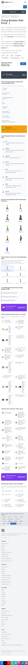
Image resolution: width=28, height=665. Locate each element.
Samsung (3, 600)
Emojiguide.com (4, 15)
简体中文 (10, 521)
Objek (2, 548)
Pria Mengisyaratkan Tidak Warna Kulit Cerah (7, 445)
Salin (23, 63)
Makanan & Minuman (6, 558)
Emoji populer (4, 619)
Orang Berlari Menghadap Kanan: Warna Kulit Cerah (19, 322)
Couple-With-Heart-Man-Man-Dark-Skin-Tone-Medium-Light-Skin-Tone (7, 422)
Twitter (2, 598)
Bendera (3, 545)
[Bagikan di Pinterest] (8, 663)
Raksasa (5, 463)
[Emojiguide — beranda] (2, 530)
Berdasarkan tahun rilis (6, 615)
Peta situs (3, 654)
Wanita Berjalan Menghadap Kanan (7, 376)
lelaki (12, 55)
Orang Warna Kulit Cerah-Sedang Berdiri (7, 321)
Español (9, 517)
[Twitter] (5, 538)
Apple (2, 590)
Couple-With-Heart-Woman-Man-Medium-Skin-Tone (6, 458)
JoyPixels (3, 603)
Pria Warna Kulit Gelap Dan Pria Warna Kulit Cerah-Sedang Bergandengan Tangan (7, 430)
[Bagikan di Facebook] (1, 663)
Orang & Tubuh (14, 15)
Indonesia (13, 523)
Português (17, 519)
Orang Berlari (6, 495)
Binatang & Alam (5, 579)
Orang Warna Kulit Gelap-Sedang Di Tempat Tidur (6, 468)
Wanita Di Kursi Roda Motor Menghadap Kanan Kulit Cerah (6, 357)
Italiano (4, 519)
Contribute (3, 632)
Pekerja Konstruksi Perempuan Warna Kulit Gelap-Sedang (20, 437)
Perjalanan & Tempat (6, 552)
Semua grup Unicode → (6, 561)
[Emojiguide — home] (7, 2)
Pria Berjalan (19, 491)
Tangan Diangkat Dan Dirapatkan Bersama (20, 428)
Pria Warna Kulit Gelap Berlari (20, 395)
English (4, 517)
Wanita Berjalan (7, 491)
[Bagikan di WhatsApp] (12, 663)
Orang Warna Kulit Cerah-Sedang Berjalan (20, 500)
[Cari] (25, 6)
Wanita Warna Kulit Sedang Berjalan (19, 356)
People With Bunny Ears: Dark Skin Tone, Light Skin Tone (7, 340)
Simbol (3, 550)
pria (22, 57)
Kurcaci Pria (19, 463)
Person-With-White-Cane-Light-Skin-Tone (20, 336)
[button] (14, 89)
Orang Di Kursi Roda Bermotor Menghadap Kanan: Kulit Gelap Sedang (7, 350)
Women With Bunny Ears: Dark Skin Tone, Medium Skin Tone (7, 399)
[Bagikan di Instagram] (19, 663)
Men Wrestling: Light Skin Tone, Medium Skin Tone (7, 438)
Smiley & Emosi (5, 554)
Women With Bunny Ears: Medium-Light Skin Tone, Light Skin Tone (7, 387)
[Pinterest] (8, 538)
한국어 (21, 521)
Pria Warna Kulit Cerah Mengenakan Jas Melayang (20, 349)
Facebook (3, 594)
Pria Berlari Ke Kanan (19, 363)
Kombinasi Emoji (5, 611)
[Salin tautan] (22, 663)
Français (21, 517)
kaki (7, 55)
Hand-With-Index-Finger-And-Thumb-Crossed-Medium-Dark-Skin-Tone (20, 422)
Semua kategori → (5, 584)
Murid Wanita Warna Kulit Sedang (6, 452)
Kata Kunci (3, 613)
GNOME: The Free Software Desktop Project (12, 645)
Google (3, 592)
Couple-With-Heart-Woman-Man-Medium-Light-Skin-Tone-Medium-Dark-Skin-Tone (20, 415)
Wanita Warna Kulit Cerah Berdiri (19, 327)
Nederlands (10, 519)
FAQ (2, 626)
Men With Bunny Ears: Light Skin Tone (7, 329)
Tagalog (19, 523)
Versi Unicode (4, 617)
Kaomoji (3, 624)
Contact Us (4, 643)
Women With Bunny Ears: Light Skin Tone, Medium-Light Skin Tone (7, 367)
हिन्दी (8, 523)
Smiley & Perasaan (5, 577)
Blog (2, 621)
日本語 (15, 521)
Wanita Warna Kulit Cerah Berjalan (19, 495)
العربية (3, 523)
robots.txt (9, 654)
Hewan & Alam (4, 556)
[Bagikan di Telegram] (15, 663)
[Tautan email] (26, 663)
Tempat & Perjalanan (6, 575)
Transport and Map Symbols (8, 122)
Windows (3, 596)
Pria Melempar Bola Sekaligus (7, 413)
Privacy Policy (4, 636)
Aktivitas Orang (4, 17)
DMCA (2, 640)
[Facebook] (2, 538)
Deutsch (15, 517)
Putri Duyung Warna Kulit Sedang (19, 458)
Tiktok (2, 605)
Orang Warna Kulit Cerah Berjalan (6, 500)
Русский (4, 521)
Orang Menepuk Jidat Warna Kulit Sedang (20, 467)
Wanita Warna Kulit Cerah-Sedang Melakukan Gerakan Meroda (20, 446)
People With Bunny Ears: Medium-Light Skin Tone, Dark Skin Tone (20, 387)
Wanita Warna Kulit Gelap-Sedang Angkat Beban (20, 452)
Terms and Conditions (6, 634)
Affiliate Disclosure (5, 638)
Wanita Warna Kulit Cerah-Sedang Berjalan (7, 505)
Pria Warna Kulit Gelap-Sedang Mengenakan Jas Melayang (20, 377)
